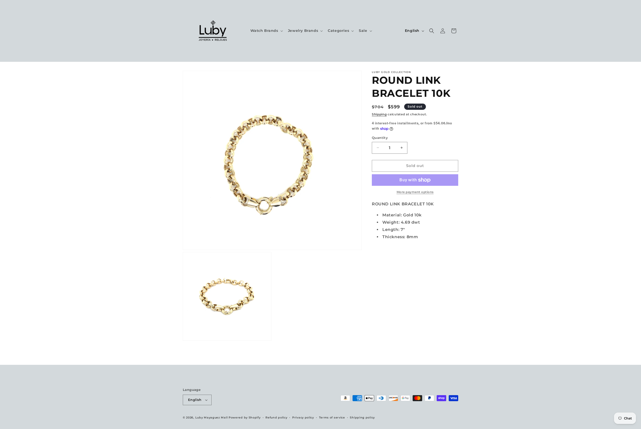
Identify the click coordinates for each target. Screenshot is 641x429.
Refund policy (276, 417)
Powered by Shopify (245, 417)
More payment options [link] (415, 192)
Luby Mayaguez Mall (211, 417)
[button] (266, 30)
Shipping (379, 114)
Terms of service (332, 417)
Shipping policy (362, 417)
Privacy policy (303, 417)
